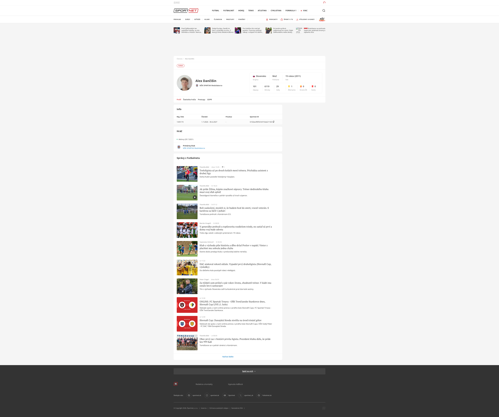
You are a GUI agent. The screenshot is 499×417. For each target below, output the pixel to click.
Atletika (262, 10)
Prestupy (201, 99)
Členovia (179, 59)
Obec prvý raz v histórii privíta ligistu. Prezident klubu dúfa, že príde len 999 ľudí (235, 340)
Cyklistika (276, 10)
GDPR (209, 99)
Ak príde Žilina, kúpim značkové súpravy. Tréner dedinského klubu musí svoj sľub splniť (234, 190)
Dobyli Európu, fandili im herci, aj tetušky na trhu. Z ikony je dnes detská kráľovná (223, 30)
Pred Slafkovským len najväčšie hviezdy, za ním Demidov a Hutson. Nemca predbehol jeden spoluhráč (191, 30)
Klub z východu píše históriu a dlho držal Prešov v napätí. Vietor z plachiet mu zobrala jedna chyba (234, 247)
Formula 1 (290, 10)
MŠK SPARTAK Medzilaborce (211, 85)
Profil (179, 99)
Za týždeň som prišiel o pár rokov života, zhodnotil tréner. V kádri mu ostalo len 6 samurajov (235, 284)
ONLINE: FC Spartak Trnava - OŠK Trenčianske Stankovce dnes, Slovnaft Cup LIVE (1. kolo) (232, 303)
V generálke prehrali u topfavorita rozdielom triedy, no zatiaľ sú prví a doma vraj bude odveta (236, 228)
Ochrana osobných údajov (218, 408)
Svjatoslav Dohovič (207, 242)
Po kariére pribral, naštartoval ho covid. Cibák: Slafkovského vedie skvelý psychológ (283, 30)
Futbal (215, 10)
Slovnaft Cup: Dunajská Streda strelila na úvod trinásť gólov (230, 320)
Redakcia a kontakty (204, 384)
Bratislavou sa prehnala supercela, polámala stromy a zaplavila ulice (314, 30)
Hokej (241, 10)
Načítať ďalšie (228, 356)
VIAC (305, 10)
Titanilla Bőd (204, 167)
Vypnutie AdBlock (235, 384)
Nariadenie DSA (237, 408)
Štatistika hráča (189, 99)
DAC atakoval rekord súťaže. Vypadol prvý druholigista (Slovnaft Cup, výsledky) (235, 265)
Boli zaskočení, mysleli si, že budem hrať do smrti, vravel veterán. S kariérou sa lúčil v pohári (234, 209)
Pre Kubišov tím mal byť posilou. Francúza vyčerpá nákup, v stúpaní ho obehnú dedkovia (253, 30)
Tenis (251, 10)
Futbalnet (228, 10)
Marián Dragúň (205, 223)
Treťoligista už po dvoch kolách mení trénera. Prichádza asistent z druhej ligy (234, 172)
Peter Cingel (204, 279)
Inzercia (203, 408)
